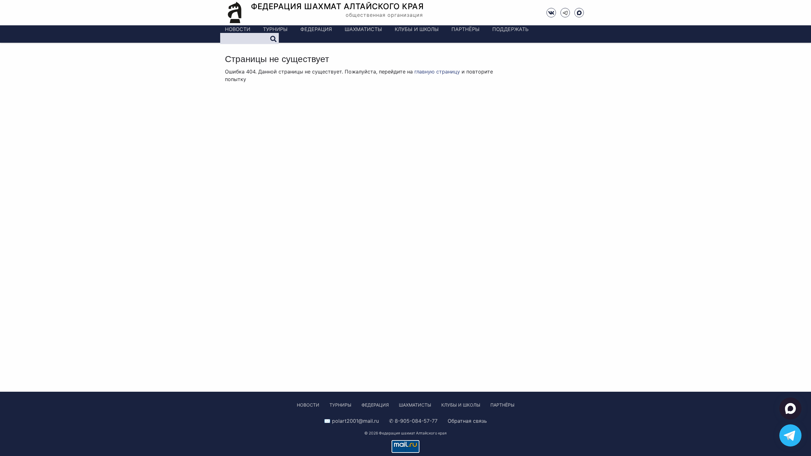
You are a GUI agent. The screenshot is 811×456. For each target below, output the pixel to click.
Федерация (316, 29)
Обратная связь (467, 421)
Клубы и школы (417, 29)
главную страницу (437, 71)
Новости (237, 29)
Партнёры (465, 29)
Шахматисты (363, 29)
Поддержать (510, 29)
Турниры (275, 29)
